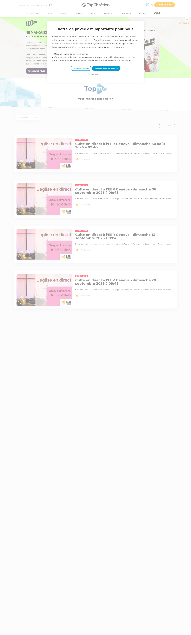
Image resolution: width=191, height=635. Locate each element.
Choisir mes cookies (81, 68)
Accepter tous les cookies (106, 68)
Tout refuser (95, 75)
